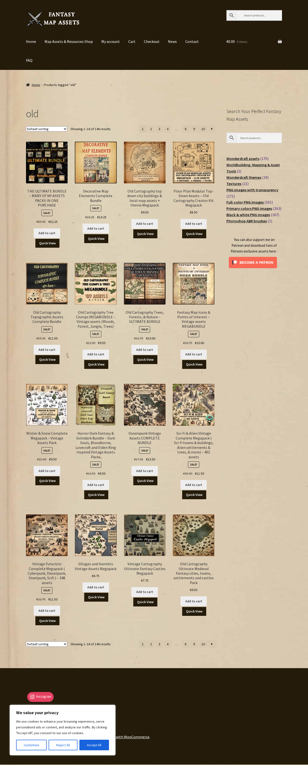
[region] (63, 730)
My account (110, 41)
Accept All (94, 745)
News (172, 41)
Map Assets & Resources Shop (69, 41)
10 (203, 129)
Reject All (63, 745)
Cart (131, 41)
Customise (31, 745)
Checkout (152, 41)
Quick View (47, 243)
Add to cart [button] (46, 233)
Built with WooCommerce (128, 736)
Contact (192, 41)
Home (31, 41)
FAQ (29, 60)
